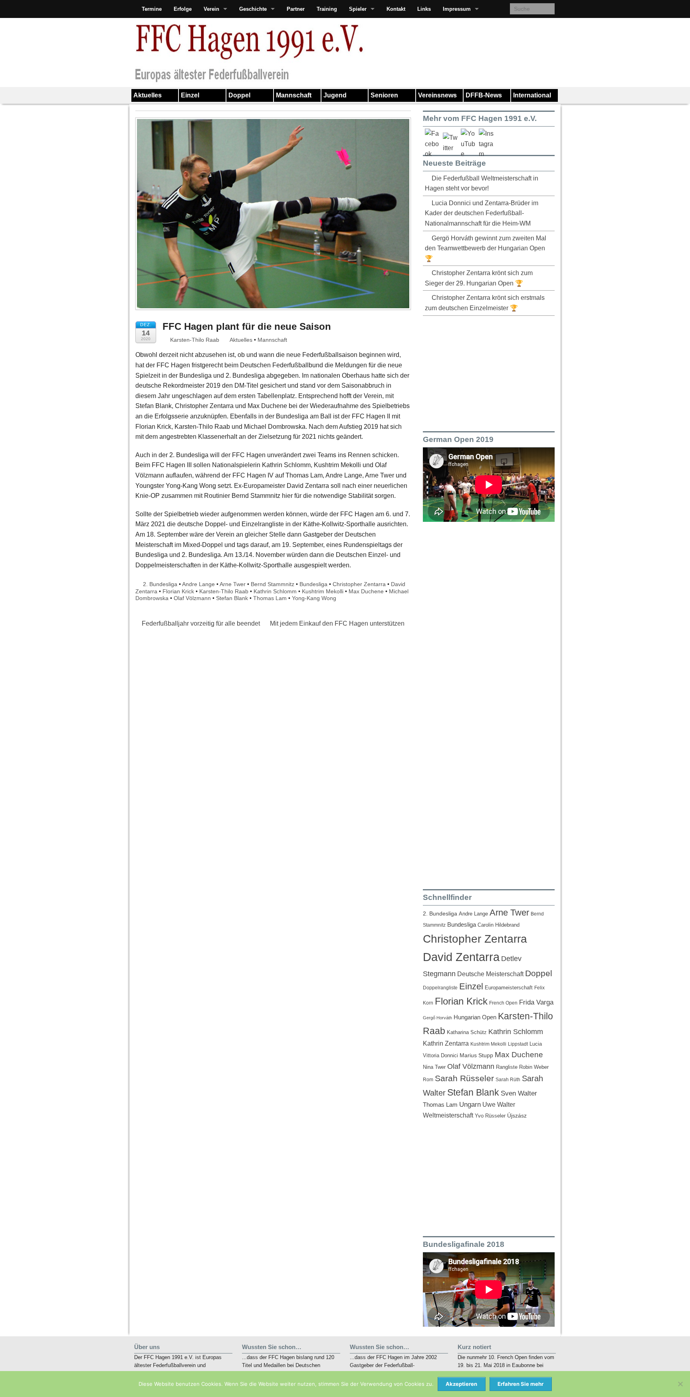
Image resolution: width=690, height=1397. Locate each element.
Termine (152, 9)
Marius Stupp (476, 1055)
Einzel (190, 95)
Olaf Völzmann (192, 598)
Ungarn (470, 1104)
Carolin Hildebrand (498, 925)
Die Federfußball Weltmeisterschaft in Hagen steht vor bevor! (481, 183)
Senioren (384, 95)
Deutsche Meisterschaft (490, 973)
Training (327, 9)
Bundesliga (313, 584)
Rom (428, 1079)
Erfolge (183, 9)
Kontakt (396, 9)
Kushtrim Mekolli (322, 591)
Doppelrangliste (440, 988)
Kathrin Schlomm (275, 591)
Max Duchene (366, 591)
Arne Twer (233, 584)
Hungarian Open (475, 1017)
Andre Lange (198, 584)
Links (424, 9)
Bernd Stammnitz (272, 584)
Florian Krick (178, 591)
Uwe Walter (498, 1104)
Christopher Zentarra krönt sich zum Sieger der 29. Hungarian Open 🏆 (479, 278)
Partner (296, 9)
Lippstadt (518, 1044)
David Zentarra (461, 956)
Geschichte (253, 9)
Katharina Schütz (467, 1032)
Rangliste (507, 1067)
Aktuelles (147, 95)
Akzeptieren (461, 1384)
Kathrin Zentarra (446, 1043)
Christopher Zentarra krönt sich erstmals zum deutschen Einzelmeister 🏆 (485, 302)
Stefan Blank (232, 598)
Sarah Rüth (508, 1079)
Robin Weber (534, 1067)
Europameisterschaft (509, 988)
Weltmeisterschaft (448, 1115)
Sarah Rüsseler (464, 1078)
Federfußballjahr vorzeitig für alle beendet (200, 623)
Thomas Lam (270, 598)
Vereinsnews (437, 95)
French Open (503, 1002)
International (532, 95)
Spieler (358, 9)
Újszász (517, 1115)
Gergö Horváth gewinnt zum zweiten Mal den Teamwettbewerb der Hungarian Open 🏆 (485, 248)
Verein (211, 9)
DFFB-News (484, 95)
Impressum (457, 9)
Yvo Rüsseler (490, 1116)
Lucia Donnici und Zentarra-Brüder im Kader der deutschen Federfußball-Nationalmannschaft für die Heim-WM (481, 213)
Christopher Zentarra (359, 584)
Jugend (335, 95)
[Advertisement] (483, 372)
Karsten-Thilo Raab (194, 340)
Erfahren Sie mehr (520, 1384)
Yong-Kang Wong (314, 598)
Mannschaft (293, 95)
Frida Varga (536, 1002)
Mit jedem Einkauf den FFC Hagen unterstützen (338, 623)
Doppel (239, 95)
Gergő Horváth (437, 1017)
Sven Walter (519, 1093)
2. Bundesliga (160, 584)
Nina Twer (434, 1067)
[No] (680, 1384)
